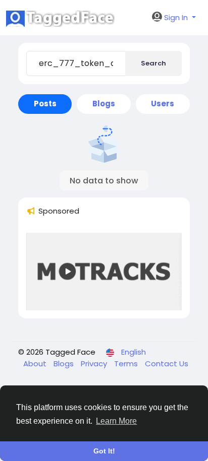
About (35, 363)
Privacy (95, 363)
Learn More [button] (116, 421)
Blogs (65, 363)
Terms (127, 363)
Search (153, 63)
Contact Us (166, 363)
